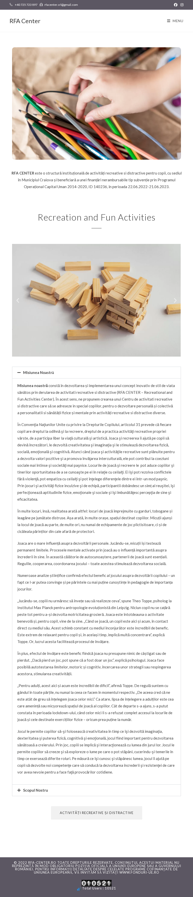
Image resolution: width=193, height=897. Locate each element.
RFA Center (25, 20)
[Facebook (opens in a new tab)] (175, 4)
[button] (18, 300)
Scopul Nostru (35, 790)
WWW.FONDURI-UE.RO (139, 872)
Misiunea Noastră (38, 372)
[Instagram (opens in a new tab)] (181, 4)
